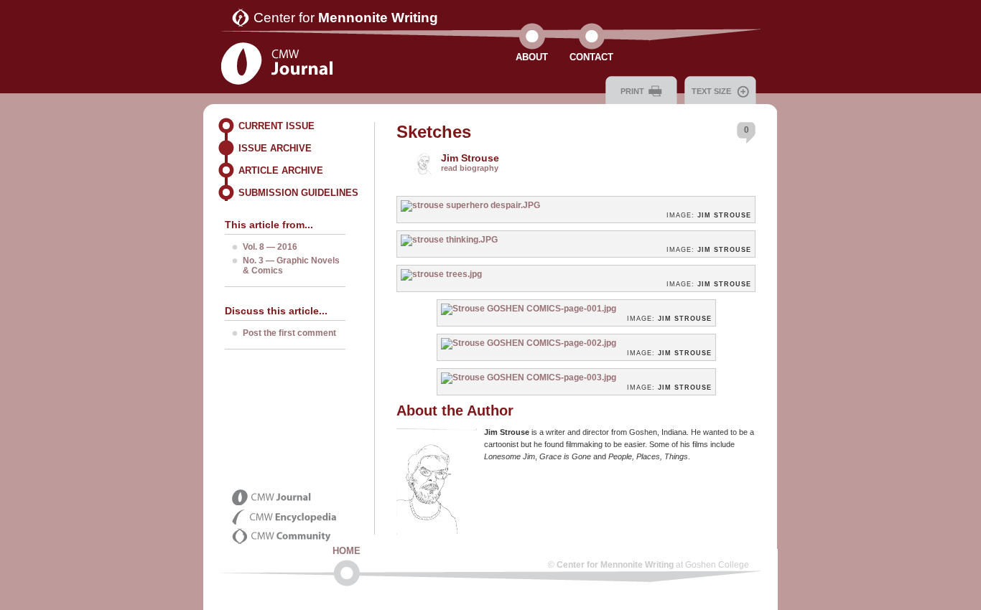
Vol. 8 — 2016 (270, 247)
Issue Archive (275, 148)
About (532, 57)
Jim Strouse (470, 158)
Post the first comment (289, 333)
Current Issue (276, 126)
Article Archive (280, 170)
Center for (346, 17)
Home (347, 550)
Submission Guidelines (298, 192)
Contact (591, 57)
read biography (469, 168)
